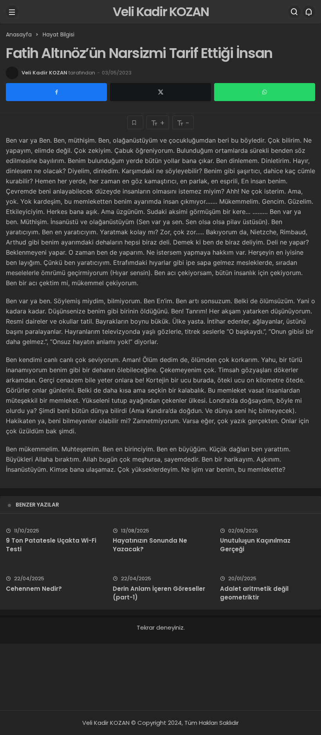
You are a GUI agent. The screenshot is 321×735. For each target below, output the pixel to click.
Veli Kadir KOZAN (161, 11)
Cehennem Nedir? (34, 589)
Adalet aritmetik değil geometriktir (254, 593)
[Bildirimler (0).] (309, 11)
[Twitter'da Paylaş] (160, 92)
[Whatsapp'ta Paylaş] (264, 92)
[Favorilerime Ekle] (135, 122)
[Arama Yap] (294, 11)
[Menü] (12, 11)
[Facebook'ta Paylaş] (56, 92)
